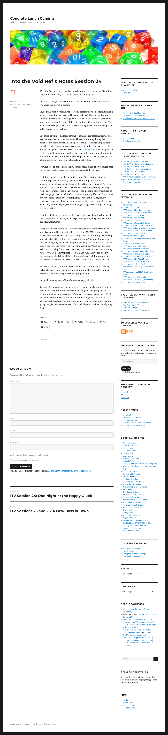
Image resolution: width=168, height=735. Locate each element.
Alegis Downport (129, 518)
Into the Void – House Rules (134, 172)
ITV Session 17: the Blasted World (136, 249)
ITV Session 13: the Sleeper (133, 236)
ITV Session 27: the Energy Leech (136, 277)
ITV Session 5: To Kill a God (133, 215)
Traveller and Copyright (132, 141)
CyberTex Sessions (130, 308)
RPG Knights (128, 489)
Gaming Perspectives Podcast (134, 526)
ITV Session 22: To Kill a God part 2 (136, 262)
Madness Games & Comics (133, 505)
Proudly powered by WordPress (43, 724)
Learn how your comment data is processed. (69, 471)
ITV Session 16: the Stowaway (134, 246)
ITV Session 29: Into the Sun (134, 282)
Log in (125, 700)
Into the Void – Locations (133, 174)
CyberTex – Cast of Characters (134, 305)
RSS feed (124, 392)
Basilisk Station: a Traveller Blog (135, 520)
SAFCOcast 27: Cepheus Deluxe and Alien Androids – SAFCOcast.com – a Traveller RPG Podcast (139, 640)
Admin (13, 98)
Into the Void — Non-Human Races (137, 169)
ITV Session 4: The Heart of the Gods (137, 213)
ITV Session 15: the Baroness (134, 244)
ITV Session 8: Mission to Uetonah (136, 223)
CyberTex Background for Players (136, 303)
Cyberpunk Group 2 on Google (134, 556)
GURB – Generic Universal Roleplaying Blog (140, 464)
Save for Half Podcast (131, 477)
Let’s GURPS (128, 453)
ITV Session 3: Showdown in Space (136, 210)
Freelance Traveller (130, 479)
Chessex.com (128, 456)
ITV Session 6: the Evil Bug (133, 218)
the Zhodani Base (130, 471)
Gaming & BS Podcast (131, 474)
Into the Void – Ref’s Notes (133, 167)
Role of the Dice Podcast (132, 484)
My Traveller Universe (131, 515)
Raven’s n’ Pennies (130, 446)
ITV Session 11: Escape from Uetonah (137, 231)
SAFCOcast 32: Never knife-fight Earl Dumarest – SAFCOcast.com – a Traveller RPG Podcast (139, 622)
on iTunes (125, 397)
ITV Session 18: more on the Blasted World (139, 251)
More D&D (127, 415)
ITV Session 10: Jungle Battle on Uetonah (139, 228)
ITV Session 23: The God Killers (135, 264)
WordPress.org (129, 708)
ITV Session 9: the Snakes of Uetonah (137, 226)
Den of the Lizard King (131, 497)
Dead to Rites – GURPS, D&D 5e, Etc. (137, 523)
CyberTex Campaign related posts (136, 310)
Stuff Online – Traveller (132, 502)
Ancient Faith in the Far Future (135, 487)
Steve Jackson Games (131, 459)
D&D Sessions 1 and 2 (131, 418)
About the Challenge (131, 90)
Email (14, 430)
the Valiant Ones (129, 451)
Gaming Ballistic (129, 443)
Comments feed (129, 705)
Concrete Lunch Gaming (32, 18)
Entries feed (127, 703)
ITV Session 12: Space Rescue (134, 233)
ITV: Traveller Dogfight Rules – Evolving (139, 177)
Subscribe (126, 369)
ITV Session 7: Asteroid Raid (134, 220)
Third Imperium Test (131, 531)
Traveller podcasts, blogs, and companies (139, 118)
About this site (128, 139)
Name (13, 418)
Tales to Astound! (130, 510)
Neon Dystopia (128, 551)
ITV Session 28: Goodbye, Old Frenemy (138, 280)
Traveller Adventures (131, 492)
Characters (127, 93)
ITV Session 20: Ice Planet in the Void (137, 256)
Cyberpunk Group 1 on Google (134, 554)
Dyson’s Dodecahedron (132, 528)
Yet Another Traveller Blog (133, 495)
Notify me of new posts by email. (26, 460)
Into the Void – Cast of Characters (136, 161)
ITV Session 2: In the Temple (134, 207)
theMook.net (128, 448)
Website (14, 442)
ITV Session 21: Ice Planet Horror (136, 259)
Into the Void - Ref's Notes (20, 105)
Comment (15, 381)
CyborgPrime (128, 513)
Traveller (13, 107)
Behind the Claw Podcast (132, 508)
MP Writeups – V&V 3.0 (132, 482)
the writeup (89, 149)
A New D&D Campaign (131, 420)
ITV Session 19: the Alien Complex (136, 254)
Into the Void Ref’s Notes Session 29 (137, 423)
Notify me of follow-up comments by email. (30, 455)
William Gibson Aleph (131, 548)
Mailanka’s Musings (131, 461)
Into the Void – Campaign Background (138, 164)
